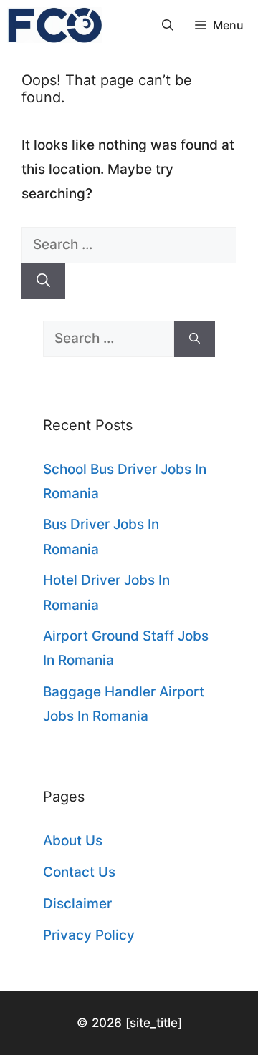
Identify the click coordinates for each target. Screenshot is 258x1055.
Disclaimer (77, 903)
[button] (167, 25)
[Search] (43, 281)
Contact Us (79, 872)
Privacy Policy (89, 935)
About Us (72, 840)
